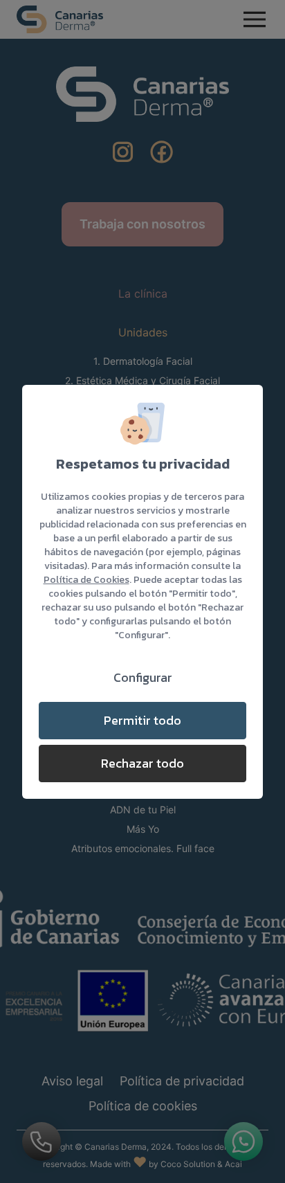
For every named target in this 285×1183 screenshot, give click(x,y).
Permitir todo (142, 720)
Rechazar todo (142, 763)
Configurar (142, 677)
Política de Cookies (86, 579)
